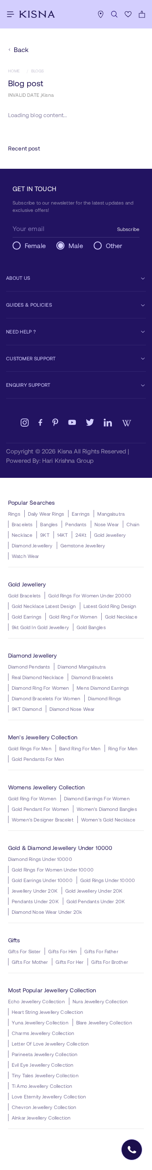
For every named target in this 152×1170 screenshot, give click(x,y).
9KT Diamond (27, 709)
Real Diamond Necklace (38, 677)
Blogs (37, 70)
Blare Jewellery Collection (104, 1022)
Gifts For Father (101, 951)
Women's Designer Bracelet (42, 819)
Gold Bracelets (24, 595)
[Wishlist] (128, 14)
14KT (62, 535)
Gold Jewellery (110, 535)
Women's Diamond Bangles (107, 809)
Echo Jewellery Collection (36, 1001)
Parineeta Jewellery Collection (45, 1054)
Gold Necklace (121, 616)
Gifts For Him (62, 951)
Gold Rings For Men (29, 748)
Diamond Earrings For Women (97, 798)
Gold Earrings (26, 616)
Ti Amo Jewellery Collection (42, 1086)
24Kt (80, 535)
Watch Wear (25, 556)
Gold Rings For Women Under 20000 (89, 595)
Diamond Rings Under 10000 (40, 859)
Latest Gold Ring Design (109, 606)
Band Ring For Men (80, 748)
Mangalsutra (110, 513)
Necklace (22, 535)
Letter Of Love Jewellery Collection (50, 1043)
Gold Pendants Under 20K (95, 901)
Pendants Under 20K (35, 901)
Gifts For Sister (24, 951)
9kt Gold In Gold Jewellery (40, 627)
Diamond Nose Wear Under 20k (47, 912)
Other (114, 245)
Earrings (81, 513)
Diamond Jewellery (32, 545)
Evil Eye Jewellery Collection (42, 1065)
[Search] (114, 14)
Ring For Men (122, 748)
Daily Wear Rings (46, 513)
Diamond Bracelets (92, 677)
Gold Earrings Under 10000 (42, 880)
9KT (44, 535)
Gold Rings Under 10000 (107, 880)
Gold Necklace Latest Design (44, 606)
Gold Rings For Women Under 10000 (53, 869)
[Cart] (142, 14)
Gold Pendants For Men (38, 759)
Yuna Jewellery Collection (40, 1022)
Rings (14, 513)
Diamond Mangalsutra (81, 666)
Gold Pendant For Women (40, 809)
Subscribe (128, 229)
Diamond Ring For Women (40, 688)
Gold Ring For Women (73, 616)
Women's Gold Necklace (108, 819)
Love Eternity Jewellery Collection (49, 1096)
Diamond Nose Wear (72, 709)
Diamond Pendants (29, 666)
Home (14, 70)
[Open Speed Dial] (131, 1149)
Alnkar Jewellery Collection (41, 1117)
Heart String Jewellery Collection (47, 1012)
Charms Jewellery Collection (43, 1033)
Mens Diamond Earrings (103, 688)
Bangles (49, 524)
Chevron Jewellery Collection (44, 1107)
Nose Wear (106, 524)
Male (76, 245)
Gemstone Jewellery (82, 545)
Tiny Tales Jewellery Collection (45, 1075)
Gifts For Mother (30, 962)
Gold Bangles (91, 627)
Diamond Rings (104, 698)
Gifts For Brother (109, 962)
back (21, 49)
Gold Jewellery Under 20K (94, 890)
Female (35, 245)
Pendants (75, 524)
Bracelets (22, 524)
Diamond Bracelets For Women (46, 698)
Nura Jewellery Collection (100, 1001)
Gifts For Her (69, 962)
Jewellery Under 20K (35, 890)
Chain (132, 524)
